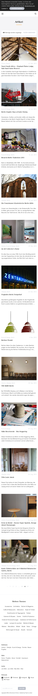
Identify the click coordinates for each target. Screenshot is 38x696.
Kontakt (18, 658)
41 (28, 586)
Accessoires (8, 606)
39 (22, 586)
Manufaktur (11, 626)
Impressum (25, 658)
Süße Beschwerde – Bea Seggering (14, 431)
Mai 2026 (17, 669)
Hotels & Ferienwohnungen (10, 620)
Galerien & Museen (9, 616)
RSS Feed (6, 679)
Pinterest (15, 677)
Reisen (8, 63)
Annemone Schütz (14, 692)
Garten (19, 616)
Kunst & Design (5, 109)
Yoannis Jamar (28, 692)
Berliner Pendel (7, 340)
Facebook (6, 677)
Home (3, 658)
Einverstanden (17, 8)
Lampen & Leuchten (16, 623)
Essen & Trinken (30, 610)
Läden (6, 623)
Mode (23, 626)
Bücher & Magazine (27, 606)
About (13, 658)
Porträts (24, 647)
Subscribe (22, 688)
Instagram (24, 677)
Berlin (12, 109)
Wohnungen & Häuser (12, 630)
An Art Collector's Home (10, 249)
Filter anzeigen (29, 32)
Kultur (8, 474)
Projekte (3, 649)
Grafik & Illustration (28, 616)
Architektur (16, 606)
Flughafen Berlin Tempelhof (11, 294)
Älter (21, 669)
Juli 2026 (4, 669)
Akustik (23, 630)
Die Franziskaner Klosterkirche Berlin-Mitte (17, 203)
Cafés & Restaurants (9, 610)
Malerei (4, 626)
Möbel (18, 626)
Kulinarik (29, 630)
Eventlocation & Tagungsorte (16, 613)
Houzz (32, 677)
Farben (28, 613)
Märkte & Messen (28, 623)
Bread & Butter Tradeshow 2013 (12, 158)
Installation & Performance (28, 620)
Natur (28, 626)
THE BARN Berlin (7, 386)
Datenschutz (5, 660)
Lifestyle (3, 200)
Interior (3, 63)
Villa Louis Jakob (7, 477)
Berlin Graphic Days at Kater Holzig (14, 112)
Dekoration (20, 610)
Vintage (34, 626)
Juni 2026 (10, 669)
